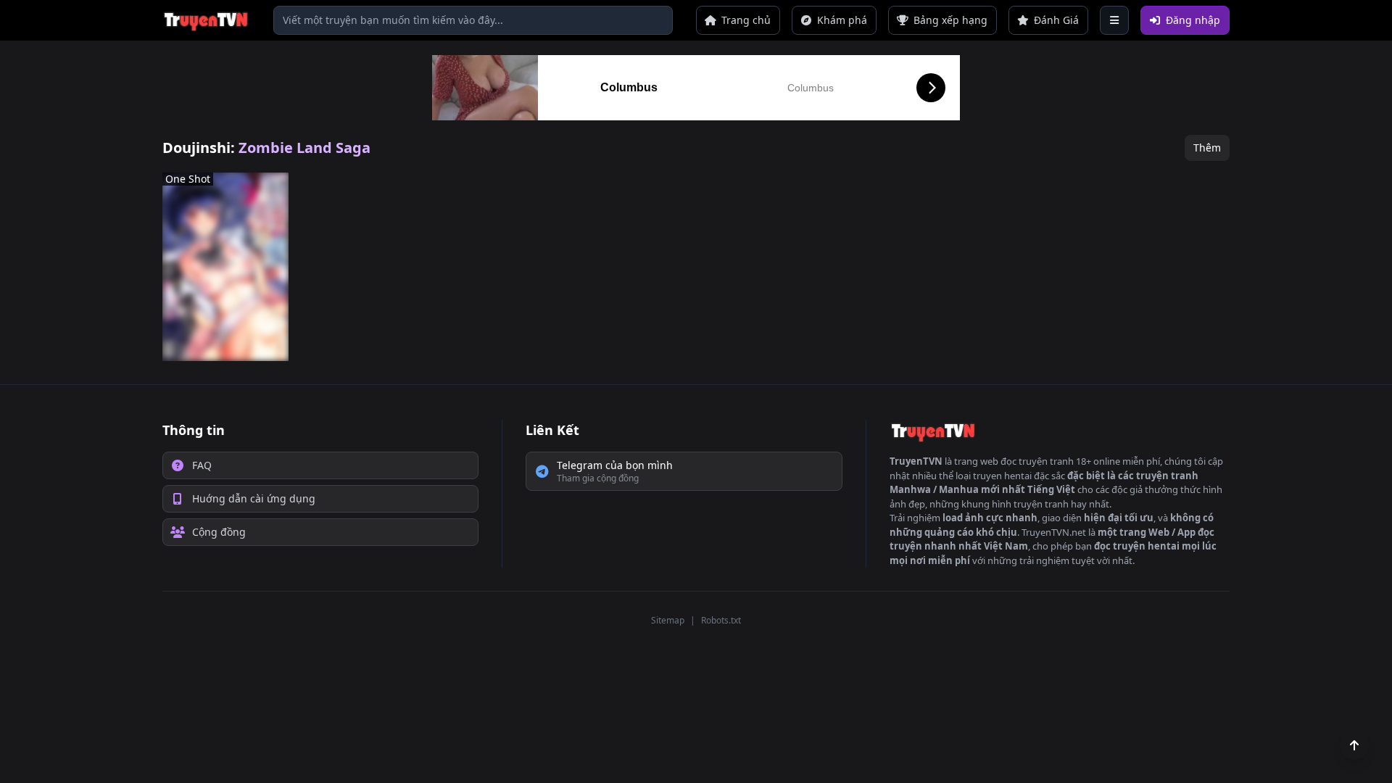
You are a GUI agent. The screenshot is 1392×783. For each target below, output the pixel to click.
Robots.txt (721, 620)
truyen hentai (1002, 475)
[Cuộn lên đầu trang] (1354, 745)
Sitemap (667, 620)
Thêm (1207, 147)
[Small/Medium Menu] (1114, 20)
